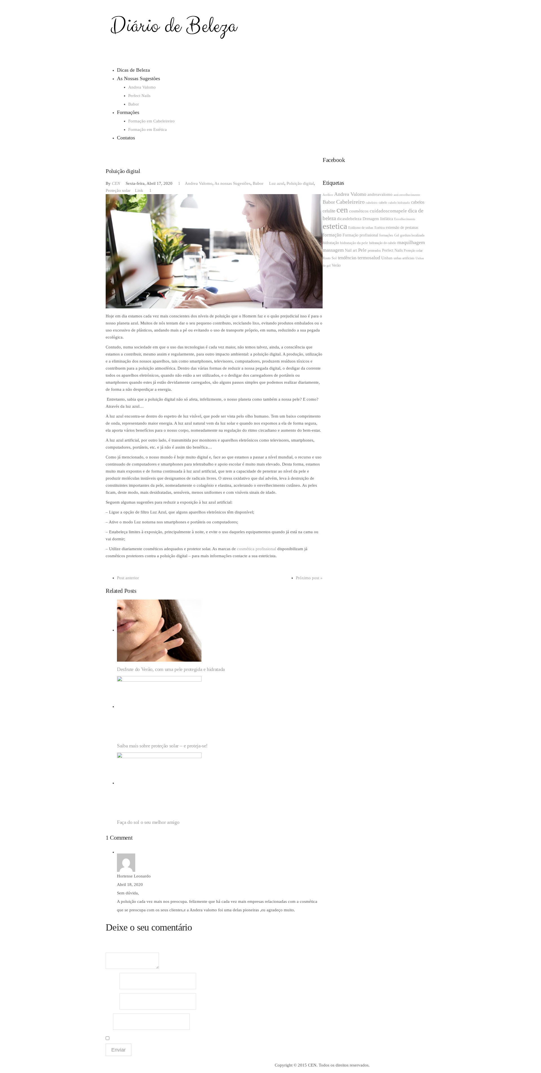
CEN (116, 183)
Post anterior (128, 578)
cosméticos (359, 211)
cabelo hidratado (399, 202)
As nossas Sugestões (232, 183)
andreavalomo (380, 194)
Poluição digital (300, 183)
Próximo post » (309, 578)
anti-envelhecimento (407, 194)
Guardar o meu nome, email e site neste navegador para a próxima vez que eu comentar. (180, 1037)
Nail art (351, 250)
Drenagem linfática (378, 219)
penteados (374, 251)
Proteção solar (118, 190)
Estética (379, 228)
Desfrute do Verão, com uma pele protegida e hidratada (171, 669)
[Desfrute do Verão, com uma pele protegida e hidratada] (159, 630)
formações (386, 235)
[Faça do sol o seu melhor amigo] (159, 783)
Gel (396, 235)
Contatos (126, 138)
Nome (112, 981)
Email (112, 1001)
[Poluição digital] (214, 251)
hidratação (331, 243)
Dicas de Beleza (133, 70)
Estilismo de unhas (360, 228)
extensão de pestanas (402, 227)
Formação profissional (360, 235)
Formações (128, 112)
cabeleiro (372, 202)
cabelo (383, 203)
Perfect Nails (139, 95)
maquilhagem (411, 242)
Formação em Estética (147, 129)
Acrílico (328, 194)
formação (332, 235)
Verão (336, 265)
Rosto (327, 258)
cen (342, 209)
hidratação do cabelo (382, 243)
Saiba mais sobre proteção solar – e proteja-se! (162, 746)
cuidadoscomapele (388, 211)
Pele (362, 250)
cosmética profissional (256, 549)
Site (109, 1022)
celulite (329, 211)
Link (139, 190)
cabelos (417, 202)
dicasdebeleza (349, 218)
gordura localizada (412, 235)
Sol (334, 258)
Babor (133, 104)
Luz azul (276, 183)
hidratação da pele (354, 243)
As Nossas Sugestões (138, 78)
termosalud (369, 257)
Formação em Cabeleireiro (151, 121)
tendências (347, 257)
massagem (333, 250)
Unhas (387, 258)
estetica (335, 226)
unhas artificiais (404, 258)
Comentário (115, 949)
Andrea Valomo (142, 87)
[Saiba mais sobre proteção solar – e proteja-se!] (159, 706)
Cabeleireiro (350, 202)
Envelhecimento (404, 219)
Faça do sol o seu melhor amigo (148, 822)
